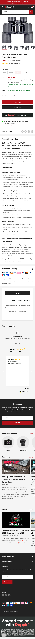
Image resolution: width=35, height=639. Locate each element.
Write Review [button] (17, 293)
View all (31, 433)
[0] (32, 7)
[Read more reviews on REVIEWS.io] (24, 392)
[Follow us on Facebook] (3, 595)
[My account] (28, 7)
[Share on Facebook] (22, 131)
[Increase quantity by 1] (19, 96)
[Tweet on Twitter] (29, 131)
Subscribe (17, 422)
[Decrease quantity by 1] (10, 96)
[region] (17, 371)
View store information (10, 126)
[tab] (16, 300)
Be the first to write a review (17, 311)
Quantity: (4, 96)
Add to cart (17, 102)
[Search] (31, 12)
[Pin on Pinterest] (25, 131)
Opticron (4, 60)
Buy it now (17, 107)
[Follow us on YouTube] (9, 595)
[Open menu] (2, 7)
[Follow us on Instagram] (6, 595)
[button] (17, 64)
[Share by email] (32, 131)
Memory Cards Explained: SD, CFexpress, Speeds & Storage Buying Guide (13, 479)
